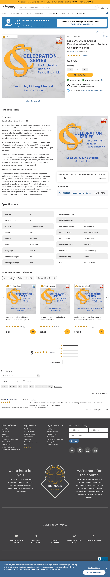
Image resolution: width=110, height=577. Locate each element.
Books (27, 13)
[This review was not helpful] (107, 409)
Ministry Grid (51, 429)
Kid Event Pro (51, 434)
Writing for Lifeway (8, 447)
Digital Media (39, 13)
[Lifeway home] (8, 7)
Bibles (4, 13)
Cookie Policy (9, 569)
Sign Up (74, 441)
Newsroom (5, 437)
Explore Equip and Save (82, 24)
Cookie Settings (94, 568)
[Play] (65, 178)
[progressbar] (102, 178)
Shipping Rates (29, 434)
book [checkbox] (31, 387)
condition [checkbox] (13, 387)
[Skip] (70, 178)
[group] (82, 177)
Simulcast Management (55, 439)
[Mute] (98, 178)
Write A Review (55, 362)
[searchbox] (18, 375)
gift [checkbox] (20, 387)
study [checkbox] (50, 387)
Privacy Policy (6, 442)
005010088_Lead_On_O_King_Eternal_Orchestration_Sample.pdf (76, 192)
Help (25, 444)
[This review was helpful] (103, 409)
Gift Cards (27, 439)
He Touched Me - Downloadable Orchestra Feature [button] (29, 407)
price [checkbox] (44, 387)
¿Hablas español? (102, 32)
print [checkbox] (25, 387)
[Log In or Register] (102, 7)
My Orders (27, 429)
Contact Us (5, 431)
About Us (5, 429)
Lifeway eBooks (52, 442)
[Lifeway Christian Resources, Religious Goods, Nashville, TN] (103, 559)
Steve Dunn (74, 51)
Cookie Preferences (31, 442)
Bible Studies (15, 13)
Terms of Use (6, 444)
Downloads (50, 437)
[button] (69, 345)
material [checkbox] (4, 387)
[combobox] (58, 7)
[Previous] (61, 178)
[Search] (95, 7)
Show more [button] (58, 387)
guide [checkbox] (38, 387)
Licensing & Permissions (10, 439)
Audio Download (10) (25, 278)
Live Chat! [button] (28, 447)
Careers (4, 434)
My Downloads (29, 431)
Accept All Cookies (94, 572)
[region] (55, 569)
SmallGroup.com (52, 444)
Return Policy (28, 437)
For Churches (80, 13)
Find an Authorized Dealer (11, 449)
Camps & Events (65, 13)
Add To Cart (81, 75)
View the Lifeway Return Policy (91, 90)
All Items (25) (8, 278)
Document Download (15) (46, 278)
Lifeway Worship (52, 431)
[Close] (106, 568)
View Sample (31, 101)
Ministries (51, 13)
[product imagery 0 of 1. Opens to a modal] (33, 66)
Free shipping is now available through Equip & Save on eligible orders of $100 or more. (55, 2)
